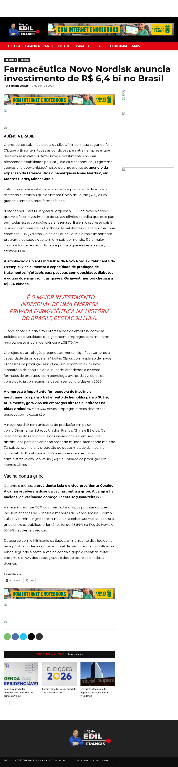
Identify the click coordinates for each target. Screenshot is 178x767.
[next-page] (11, 703)
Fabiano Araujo (19, 85)
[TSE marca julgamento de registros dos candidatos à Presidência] (97, 674)
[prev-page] (6, 703)
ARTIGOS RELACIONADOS (50, 654)
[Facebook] (15, 636)
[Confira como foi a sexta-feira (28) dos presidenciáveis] (59, 674)
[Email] (31, 636)
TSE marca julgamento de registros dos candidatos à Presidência (94, 692)
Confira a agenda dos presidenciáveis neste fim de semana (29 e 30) (18, 692)
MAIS (136, 46)
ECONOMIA (118, 46)
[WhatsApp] (7, 636)
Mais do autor (75, 654)
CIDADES (64, 46)
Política (24, 60)
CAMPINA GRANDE (39, 46)
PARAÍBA (83, 46)
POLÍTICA (13, 46)
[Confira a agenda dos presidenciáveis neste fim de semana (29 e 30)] (21, 674)
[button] (170, 46)
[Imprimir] (39, 636)
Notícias (10, 60)
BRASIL (99, 46)
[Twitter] (23, 636)
